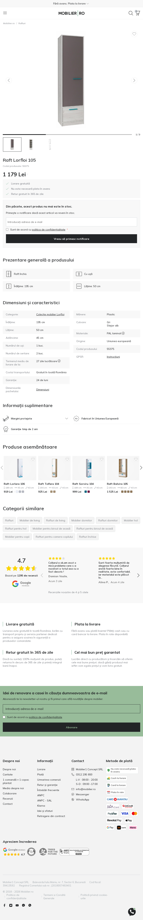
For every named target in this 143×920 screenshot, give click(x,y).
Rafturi (22, 23)
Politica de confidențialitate (16, 896)
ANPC (40, 795)
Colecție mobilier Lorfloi (50, 314)
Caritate (8, 774)
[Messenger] (25, 905)
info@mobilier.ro (86, 789)
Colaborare (10, 793)
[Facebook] (6, 905)
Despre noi (9, 769)
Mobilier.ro (9, 23)
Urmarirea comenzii (49, 779)
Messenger (82, 794)
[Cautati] (130, 13)
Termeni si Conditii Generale (54, 896)
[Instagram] (12, 905)
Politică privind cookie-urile (94, 896)
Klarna (41, 805)
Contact (7, 803)
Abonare (71, 727)
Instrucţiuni (113, 356)
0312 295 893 (84, 774)
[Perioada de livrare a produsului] (59, 362)
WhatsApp (82, 799)
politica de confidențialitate (48, 229)
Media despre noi (13, 788)
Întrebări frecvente (48, 790)
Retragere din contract (51, 816)
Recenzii (8, 798)
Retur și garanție (47, 785)
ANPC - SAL (44, 800)
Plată (40, 774)
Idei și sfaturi (45, 811)
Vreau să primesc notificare (71, 239)
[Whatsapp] (31, 905)
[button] (71, 3)
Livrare (41, 769)
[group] (65, 573)
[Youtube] (18, 905)
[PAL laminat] (123, 333)
